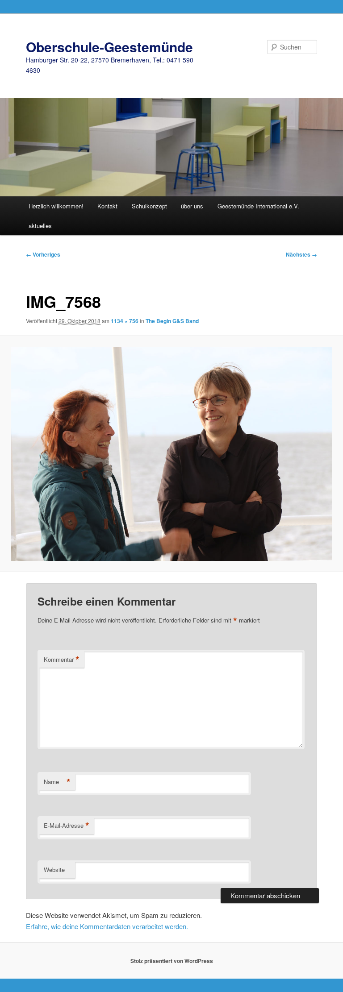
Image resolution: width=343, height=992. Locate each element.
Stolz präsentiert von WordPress (171, 961)
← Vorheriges (43, 254)
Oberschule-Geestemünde (109, 46)
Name (57, 782)
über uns (192, 206)
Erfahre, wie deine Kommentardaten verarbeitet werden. (107, 926)
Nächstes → (301, 254)
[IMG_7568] (171, 454)
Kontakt (107, 206)
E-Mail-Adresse (66, 825)
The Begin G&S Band (172, 321)
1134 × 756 (124, 321)
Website (54, 869)
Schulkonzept (149, 206)
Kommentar (61, 659)
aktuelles (40, 225)
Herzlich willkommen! (56, 206)
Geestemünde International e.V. (258, 206)
